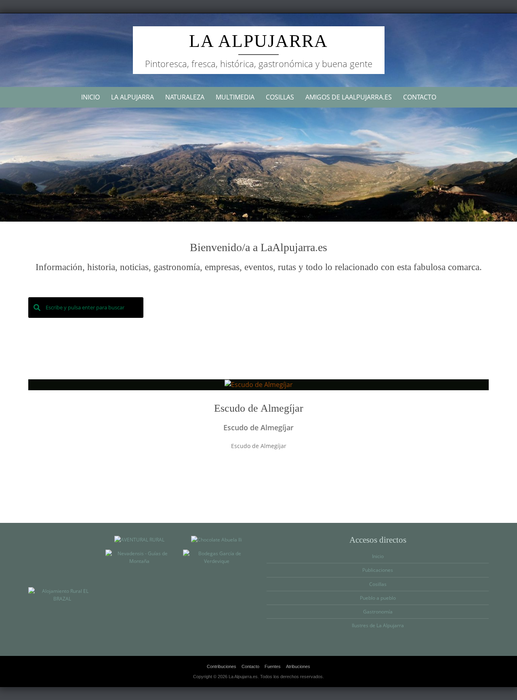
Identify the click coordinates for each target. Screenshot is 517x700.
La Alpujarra (258, 41)
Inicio (90, 97)
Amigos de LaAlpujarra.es (348, 97)
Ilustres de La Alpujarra (378, 625)
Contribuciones (221, 666)
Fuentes (273, 666)
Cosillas (280, 97)
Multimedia (235, 97)
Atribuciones (298, 666)
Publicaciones (377, 570)
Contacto (419, 97)
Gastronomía (378, 611)
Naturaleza (184, 97)
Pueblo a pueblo (378, 597)
